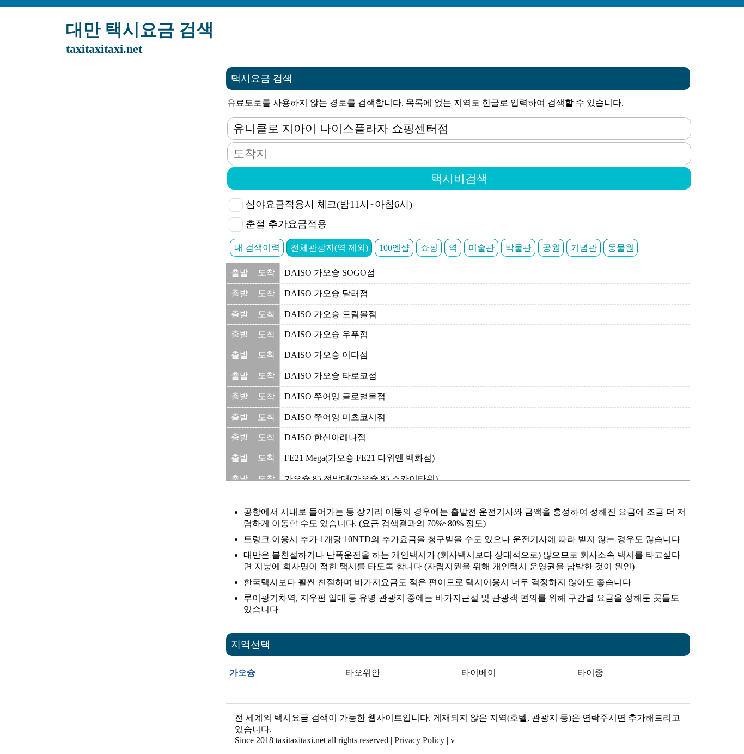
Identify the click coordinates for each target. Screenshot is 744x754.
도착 (266, 272)
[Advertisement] (135, 230)
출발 (239, 272)
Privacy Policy (419, 740)
